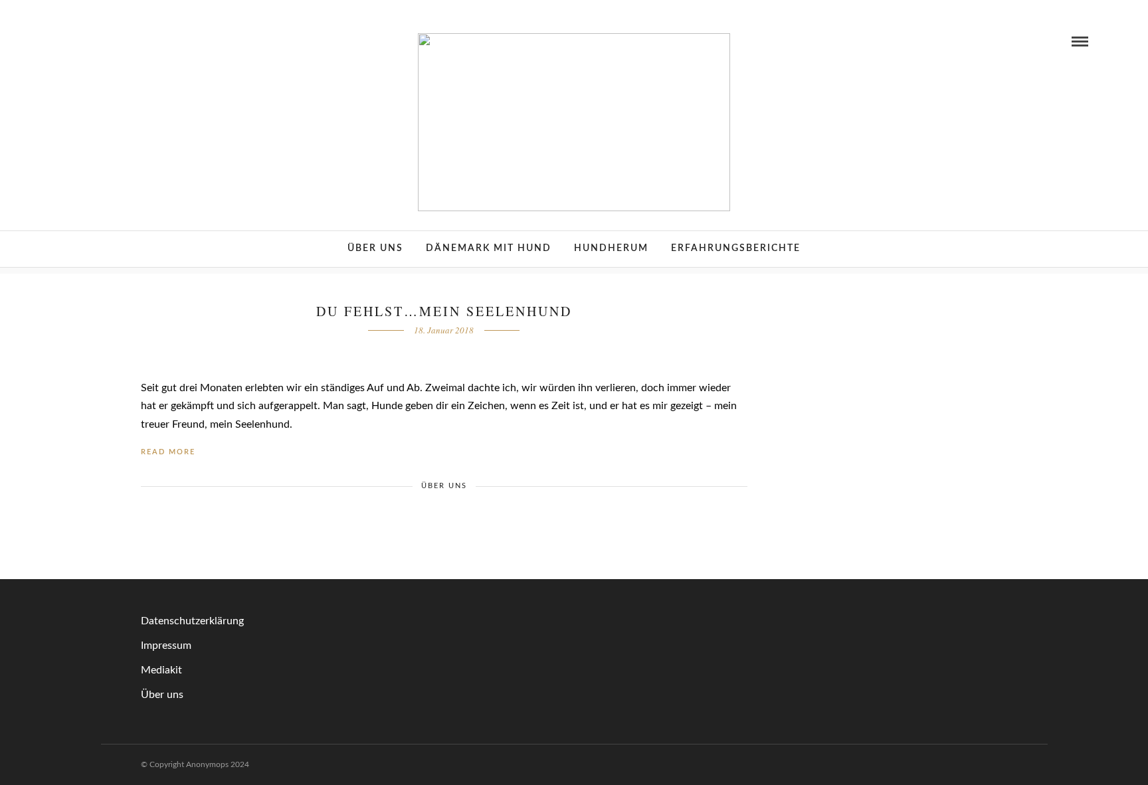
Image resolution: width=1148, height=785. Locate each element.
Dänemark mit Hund (488, 248)
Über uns (375, 248)
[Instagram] (83, 41)
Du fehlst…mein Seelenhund (444, 311)
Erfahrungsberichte (736, 248)
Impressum (166, 645)
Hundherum (611, 248)
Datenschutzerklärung (192, 621)
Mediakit (161, 670)
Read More (168, 452)
